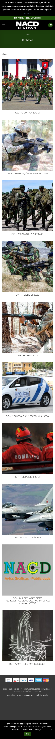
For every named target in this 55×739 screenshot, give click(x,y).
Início (5, 689)
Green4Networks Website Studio (35, 695)
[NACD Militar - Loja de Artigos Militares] (27, 25)
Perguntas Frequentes (30, 689)
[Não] (51, 730)
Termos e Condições (22, 691)
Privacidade (46, 689)
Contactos (37, 691)
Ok (27, 734)
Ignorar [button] (27, 13)
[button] (4, 25)
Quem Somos (14, 689)
